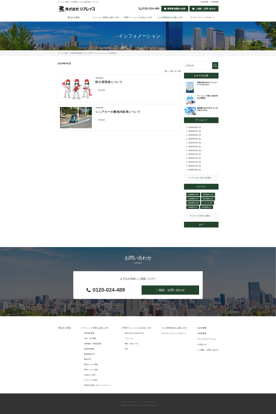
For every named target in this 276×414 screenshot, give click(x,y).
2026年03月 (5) (194, 147)
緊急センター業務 (91, 364)
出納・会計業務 (90, 338)
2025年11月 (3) (194, 162)
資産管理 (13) (193, 203)
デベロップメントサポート (202, 17)
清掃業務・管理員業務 (92, 344)
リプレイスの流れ (91, 380)
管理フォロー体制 (91, 370)
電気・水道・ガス (131, 344)
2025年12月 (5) (194, 158)
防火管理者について (109, 82)
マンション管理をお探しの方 (106, 17)
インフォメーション (100, 53)
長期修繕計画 (89, 354)
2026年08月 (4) (194, 127)
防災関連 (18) (208, 199)
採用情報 (215, 2)
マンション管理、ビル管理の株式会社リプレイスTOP (74, 53)
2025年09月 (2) (194, 170)
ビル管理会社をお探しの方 (170, 17)
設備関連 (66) (193, 195)
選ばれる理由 (74, 17)
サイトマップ (149, 402)
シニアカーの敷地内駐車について (118, 111)
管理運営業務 (89, 333)
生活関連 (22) (193, 199)
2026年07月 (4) (194, 131)
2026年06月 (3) (194, 135)
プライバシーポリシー (130, 402)
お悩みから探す (90, 375)
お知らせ (202, 344)
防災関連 (101, 90)
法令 (126, 349)
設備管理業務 (89, 349)
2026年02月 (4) (194, 150)
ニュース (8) (207, 203)
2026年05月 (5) (194, 139)
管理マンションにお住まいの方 (138, 17)
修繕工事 (87, 359)
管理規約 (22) (208, 195)
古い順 (178, 71)
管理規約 (101, 120)
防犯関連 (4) (206, 207)
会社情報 (204, 2)
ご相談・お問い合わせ (170, 290)
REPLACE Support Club (134, 333)
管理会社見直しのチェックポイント (98, 385)
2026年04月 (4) (194, 143)
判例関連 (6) (193, 207)
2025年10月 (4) (194, 166)
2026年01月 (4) (194, 154)
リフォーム (129, 338)
